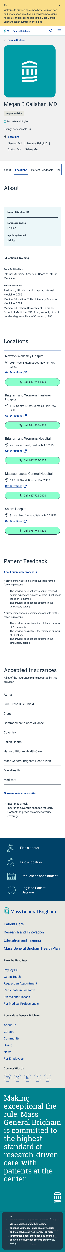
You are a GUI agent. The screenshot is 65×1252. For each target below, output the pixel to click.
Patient (14, 924)
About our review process (19, 572)
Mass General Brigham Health (32, 948)
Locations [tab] (21, 170)
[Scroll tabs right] (63, 170)
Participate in (19, 990)
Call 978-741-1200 (35, 530)
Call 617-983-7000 (35, 425)
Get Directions (13, 372)
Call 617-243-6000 (35, 381)
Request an (20, 983)
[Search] (51, 30)
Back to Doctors (16, 40)
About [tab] (7, 170)
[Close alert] (59, 6)
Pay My (11, 970)
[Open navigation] (59, 31)
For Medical (21, 1003)
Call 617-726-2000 (35, 495)
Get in (12, 977)
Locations (13, 136)
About (10, 1025)
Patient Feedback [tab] (42, 170)
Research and (24, 932)
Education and (22, 940)
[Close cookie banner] (50, 1219)
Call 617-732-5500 (35, 460)
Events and (17, 997)
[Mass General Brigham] (17, 31)
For (14, 1058)
